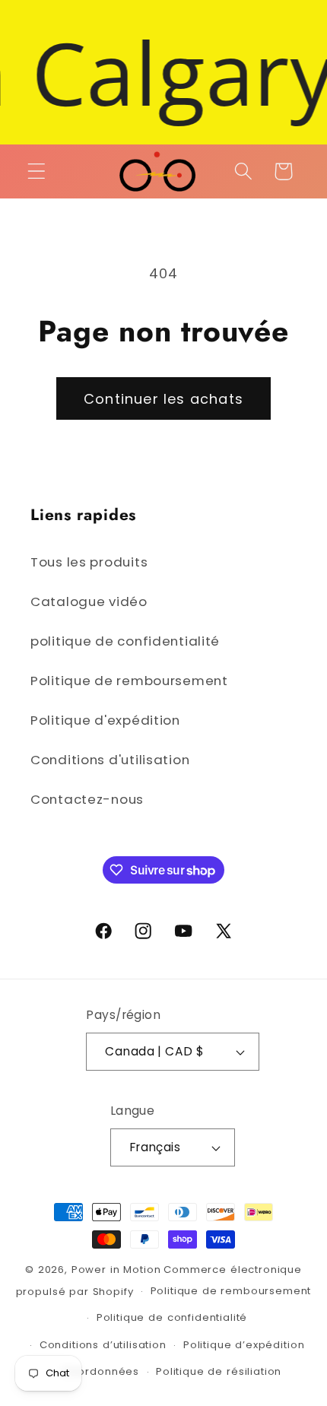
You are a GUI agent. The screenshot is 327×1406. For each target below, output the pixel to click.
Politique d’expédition (243, 1345)
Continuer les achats (163, 398)
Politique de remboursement (129, 680)
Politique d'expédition (105, 720)
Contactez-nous (87, 799)
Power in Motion (116, 1269)
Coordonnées (100, 1371)
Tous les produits (89, 562)
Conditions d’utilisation (103, 1345)
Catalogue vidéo (89, 601)
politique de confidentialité (125, 641)
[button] (37, 171)
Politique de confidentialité (172, 1317)
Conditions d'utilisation (109, 760)
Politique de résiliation (218, 1371)
